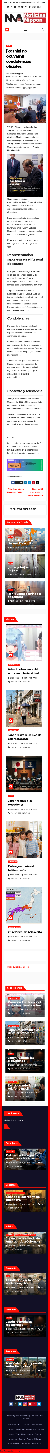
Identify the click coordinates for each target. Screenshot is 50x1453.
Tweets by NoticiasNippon (17, 967)
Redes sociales (14, 664)
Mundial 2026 (37, 1444)
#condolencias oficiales (31, 77)
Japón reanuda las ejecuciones (21, 1059)
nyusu (9, 45)
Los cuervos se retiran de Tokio (24, 1323)
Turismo (22, 1439)
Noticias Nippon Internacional (26, 1429)
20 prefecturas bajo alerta (25, 932)
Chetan (16, 1451)
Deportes (41, 1429)
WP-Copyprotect (26, 1451)
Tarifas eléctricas (13, 1276)
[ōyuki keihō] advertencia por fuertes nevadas (35, 492)
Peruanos (10, 1359)
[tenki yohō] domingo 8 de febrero (24, 595)
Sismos (30, 1434)
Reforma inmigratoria (24, 1234)
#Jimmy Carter (28, 80)
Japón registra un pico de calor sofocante (24, 1031)
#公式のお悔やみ (29, 88)
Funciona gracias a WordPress (18, 1416)
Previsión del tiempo (34, 1439)
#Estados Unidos (13, 80)
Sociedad (25, 1425)
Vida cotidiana (20, 1434)
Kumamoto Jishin (14, 1425)
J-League (10, 1193)
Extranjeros (10, 1429)
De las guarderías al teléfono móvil (22, 1087)
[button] (43, 29)
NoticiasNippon (16, 73)
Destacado (10, 1234)
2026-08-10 (13, 1371)
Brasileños (11, 1151)
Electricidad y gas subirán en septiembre (24, 1281)
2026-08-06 (13, 1204)
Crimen (11, 796)
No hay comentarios (20, 682)
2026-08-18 (13, 1162)
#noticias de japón (32, 84)
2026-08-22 (15, 678)
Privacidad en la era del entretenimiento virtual (24, 1003)
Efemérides (13, 861)
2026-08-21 (13, 1287)
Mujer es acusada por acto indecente (24, 1364)
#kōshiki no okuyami (15, 84)
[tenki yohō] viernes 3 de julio (23, 568)
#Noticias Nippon (13, 88)
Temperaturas (14, 730)
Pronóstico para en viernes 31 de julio (21, 542)
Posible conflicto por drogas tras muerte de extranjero (22, 1158)
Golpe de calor (14, 927)
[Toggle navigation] (25, 29)
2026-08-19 (13, 1329)
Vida (8, 1318)
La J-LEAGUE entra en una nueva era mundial (24, 1198)
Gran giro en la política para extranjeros (22, 1240)
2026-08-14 (13, 1246)
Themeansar (25, 1419)
